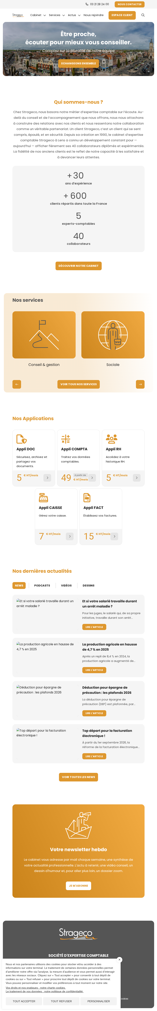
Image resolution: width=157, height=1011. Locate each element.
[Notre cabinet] (38, 15)
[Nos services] (57, 15)
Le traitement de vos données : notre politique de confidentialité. (44, 991)
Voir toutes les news (78, 777)
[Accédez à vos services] (122, 15)
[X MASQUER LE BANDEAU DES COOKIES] (119, 960)
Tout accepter (24, 1001)
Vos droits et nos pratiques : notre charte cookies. (36, 987)
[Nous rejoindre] (94, 15)
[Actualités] (74, 15)
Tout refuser (61, 1001)
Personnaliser (98, 1001)
